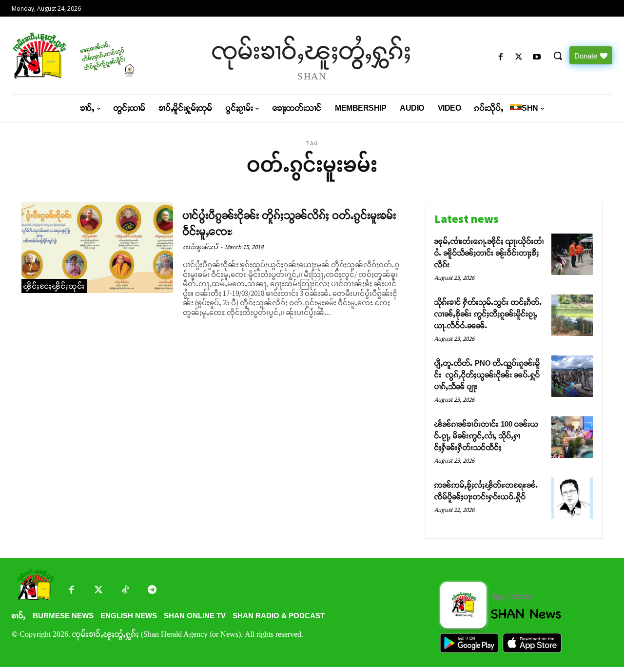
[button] (557, 55)
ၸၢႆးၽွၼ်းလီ (200, 247)
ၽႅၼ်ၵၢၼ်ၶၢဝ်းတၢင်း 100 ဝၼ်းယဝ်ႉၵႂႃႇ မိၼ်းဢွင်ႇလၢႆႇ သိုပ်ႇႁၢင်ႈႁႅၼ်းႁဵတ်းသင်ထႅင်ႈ (486, 435)
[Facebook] (500, 57)
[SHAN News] (83, 55)
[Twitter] (98, 591)
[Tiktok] (125, 591)
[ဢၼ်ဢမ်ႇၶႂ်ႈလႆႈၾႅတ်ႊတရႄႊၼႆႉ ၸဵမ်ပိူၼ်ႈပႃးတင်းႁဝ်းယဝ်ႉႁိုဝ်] (572, 498)
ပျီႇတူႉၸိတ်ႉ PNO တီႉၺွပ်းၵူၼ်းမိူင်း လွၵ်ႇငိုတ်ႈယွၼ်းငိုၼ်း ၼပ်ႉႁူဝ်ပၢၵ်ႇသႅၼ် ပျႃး (487, 375)
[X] (519, 57)
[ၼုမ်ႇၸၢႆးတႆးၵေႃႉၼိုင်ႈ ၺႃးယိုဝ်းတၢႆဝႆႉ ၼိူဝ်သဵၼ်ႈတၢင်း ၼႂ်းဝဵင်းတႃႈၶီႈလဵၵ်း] (572, 254)
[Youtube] (537, 57)
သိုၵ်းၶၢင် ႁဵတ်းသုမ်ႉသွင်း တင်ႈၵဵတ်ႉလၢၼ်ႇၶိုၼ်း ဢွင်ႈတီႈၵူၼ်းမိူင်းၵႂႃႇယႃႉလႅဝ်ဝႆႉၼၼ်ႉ (488, 314)
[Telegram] (152, 591)
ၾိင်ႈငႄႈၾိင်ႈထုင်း (54, 286)
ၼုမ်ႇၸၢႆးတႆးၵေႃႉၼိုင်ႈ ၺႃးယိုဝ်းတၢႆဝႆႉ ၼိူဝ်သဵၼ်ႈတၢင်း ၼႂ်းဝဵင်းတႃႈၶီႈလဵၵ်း (489, 253)
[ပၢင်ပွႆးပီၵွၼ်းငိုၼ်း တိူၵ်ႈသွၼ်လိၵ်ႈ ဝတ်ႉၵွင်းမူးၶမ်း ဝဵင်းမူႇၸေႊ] (97, 247)
